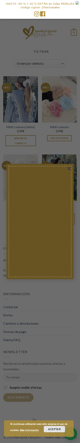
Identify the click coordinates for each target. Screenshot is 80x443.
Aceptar (54, 429)
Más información (29, 430)
